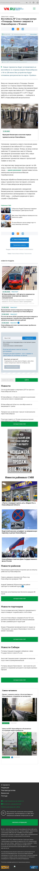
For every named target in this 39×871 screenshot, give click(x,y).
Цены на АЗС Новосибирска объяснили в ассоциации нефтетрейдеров (16, 729)
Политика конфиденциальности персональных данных (15, 862)
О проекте (5, 785)
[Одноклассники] (18, 29)
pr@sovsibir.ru (26, 846)
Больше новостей (19, 424)
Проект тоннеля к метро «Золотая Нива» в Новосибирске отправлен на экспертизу (17, 695)
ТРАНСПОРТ (14, 292)
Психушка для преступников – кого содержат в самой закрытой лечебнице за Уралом (18, 354)
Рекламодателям (8, 790)
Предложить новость (19, 245)
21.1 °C (12, 2)
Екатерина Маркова (20, 34)
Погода (4, 796)
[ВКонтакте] (13, 29)
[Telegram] (23, 29)
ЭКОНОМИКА (6, 757)
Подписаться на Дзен (12, 367)
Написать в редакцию (19, 822)
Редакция (5, 788)
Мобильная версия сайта (10, 807)
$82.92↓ (17, 2)
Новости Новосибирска (20, 239)
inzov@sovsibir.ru (26, 845)
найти (27, 380)
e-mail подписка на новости (13, 801)
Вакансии (5, 793)
